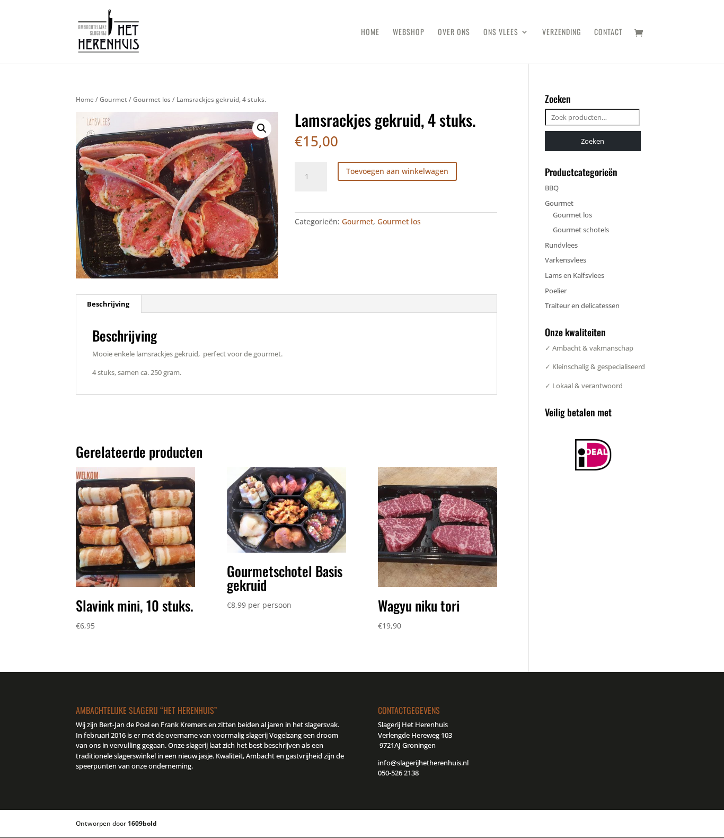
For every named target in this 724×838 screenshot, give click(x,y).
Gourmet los (152, 99)
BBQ (552, 188)
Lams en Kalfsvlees (574, 275)
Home (370, 32)
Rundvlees (561, 245)
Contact (608, 32)
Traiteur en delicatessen (582, 305)
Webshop (409, 32)
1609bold (142, 823)
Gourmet (113, 99)
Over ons (454, 32)
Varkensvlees (565, 260)
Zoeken (592, 141)
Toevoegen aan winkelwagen (397, 171)
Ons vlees (500, 32)
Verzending (561, 32)
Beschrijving (108, 304)
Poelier (556, 290)
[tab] (108, 304)
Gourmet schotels (581, 229)
